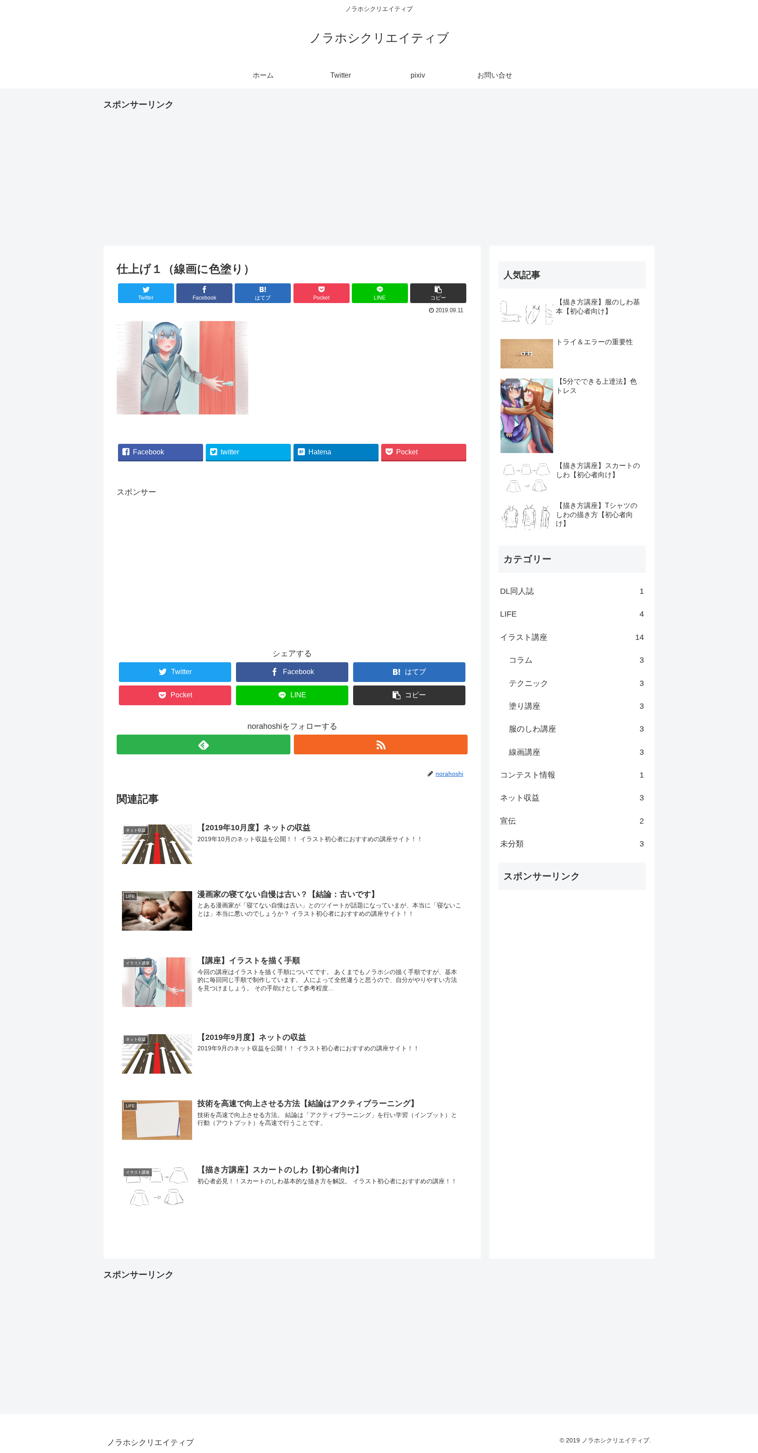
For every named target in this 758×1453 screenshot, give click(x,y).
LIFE (572, 614)
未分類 (572, 843)
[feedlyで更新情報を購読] (203, 744)
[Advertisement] (379, 173)
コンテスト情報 (572, 775)
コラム (576, 660)
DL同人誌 (572, 591)
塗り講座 (576, 706)
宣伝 (572, 821)
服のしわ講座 (576, 729)
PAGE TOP (733, 1403)
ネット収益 (572, 797)
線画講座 (576, 752)
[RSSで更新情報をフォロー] (381, 744)
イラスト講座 (572, 637)
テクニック (576, 683)
